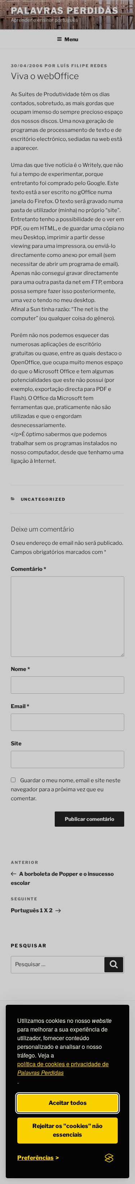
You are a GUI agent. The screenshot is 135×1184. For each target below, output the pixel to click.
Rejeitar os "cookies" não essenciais (67, 1130)
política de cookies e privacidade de (63, 1068)
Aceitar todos (68, 1102)
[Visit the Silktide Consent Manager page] (109, 1158)
